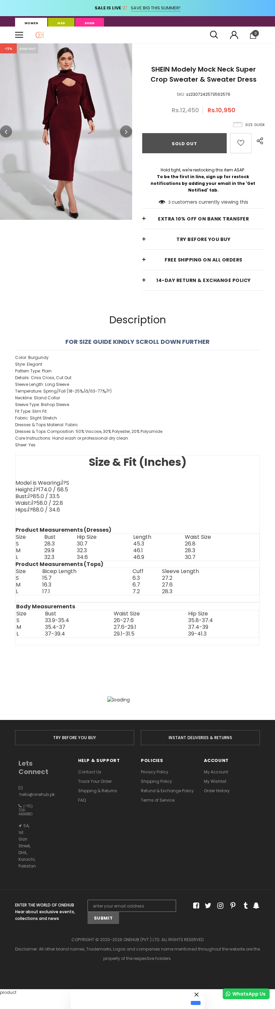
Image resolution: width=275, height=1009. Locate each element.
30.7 (82, 543)
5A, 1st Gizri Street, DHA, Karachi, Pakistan (27, 846)
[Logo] (39, 35)
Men (61, 23)
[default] (196, 1003)
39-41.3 (197, 634)
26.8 (190, 543)
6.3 (136, 578)
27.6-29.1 (125, 627)
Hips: (37, 510)
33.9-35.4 (57, 620)
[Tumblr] (243, 906)
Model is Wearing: (42, 483)
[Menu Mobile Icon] (19, 35)
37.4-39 (198, 627)
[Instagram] (219, 906)
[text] (137, 404)
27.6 (167, 584)
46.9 (138, 557)
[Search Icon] (214, 35)
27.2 (167, 578)
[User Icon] (234, 35)
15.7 (47, 578)
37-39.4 (55, 634)
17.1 (46, 591)
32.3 (82, 550)
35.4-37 (55, 627)
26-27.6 (124, 620)
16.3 (46, 584)
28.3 (49, 543)
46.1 (138, 550)
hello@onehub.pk (37, 794)
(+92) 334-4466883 (25, 810)
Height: (41, 489)
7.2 (136, 591)
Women (31, 23)
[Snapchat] (255, 906)
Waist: (39, 503)
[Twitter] (207, 906)
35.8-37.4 (200, 620)
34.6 (82, 557)
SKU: (181, 94)
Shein (90, 23)
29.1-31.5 (124, 634)
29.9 (49, 550)
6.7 (136, 584)
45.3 (138, 543)
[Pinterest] (231, 906)
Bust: (37, 496)
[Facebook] (195, 906)
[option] (66, 131)
